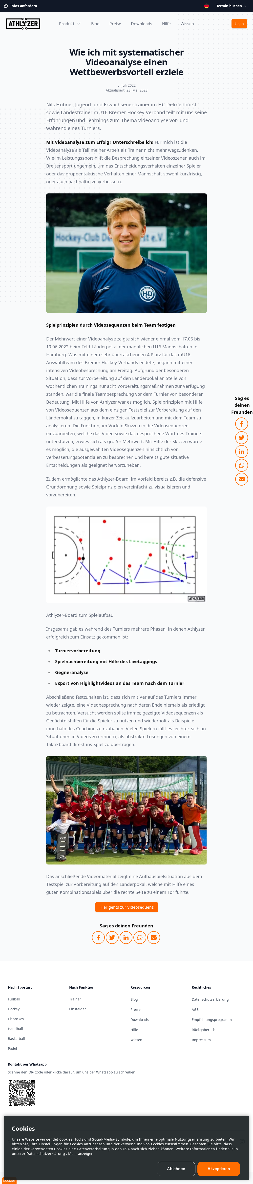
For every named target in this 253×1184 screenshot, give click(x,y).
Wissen (187, 23)
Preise (115, 23)
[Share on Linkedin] (241, 451)
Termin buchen (231, 5)
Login (239, 23)
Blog (95, 23)
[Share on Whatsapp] (241, 465)
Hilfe (166, 23)
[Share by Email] (241, 479)
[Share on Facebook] (241, 423)
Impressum (201, 1039)
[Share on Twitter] (241, 437)
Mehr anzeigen (80, 1153)
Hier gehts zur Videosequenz (127, 907)
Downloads (141, 23)
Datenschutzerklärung (46, 1153)
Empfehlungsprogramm (212, 1019)
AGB (195, 1009)
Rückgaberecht (204, 1029)
